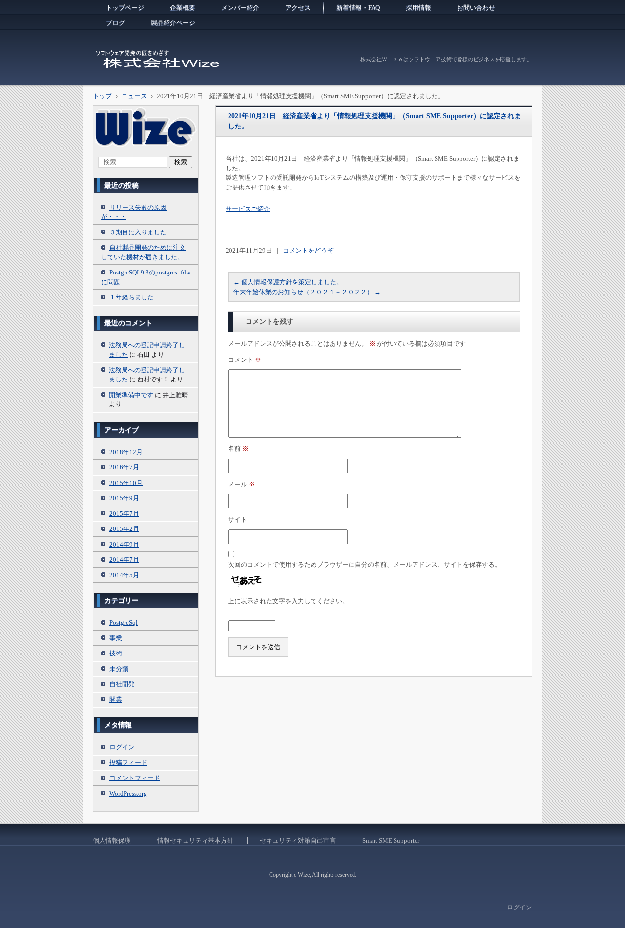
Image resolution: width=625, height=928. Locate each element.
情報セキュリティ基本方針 (195, 840)
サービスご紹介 (248, 208)
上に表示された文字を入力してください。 (288, 601)
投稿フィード (128, 762)
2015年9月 (124, 498)
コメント (244, 359)
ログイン (122, 747)
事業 (115, 638)
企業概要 (182, 7)
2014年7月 (124, 559)
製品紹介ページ (173, 22)
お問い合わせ (476, 7)
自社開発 (122, 684)
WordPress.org (128, 793)
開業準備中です (131, 395)
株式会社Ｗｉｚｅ (130, 75)
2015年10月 (126, 482)
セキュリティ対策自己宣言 (298, 840)
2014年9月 (124, 544)
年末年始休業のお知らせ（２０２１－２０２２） (307, 291)
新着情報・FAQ (358, 7)
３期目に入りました (138, 232)
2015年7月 (124, 513)
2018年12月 (126, 452)
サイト (237, 519)
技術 (115, 653)
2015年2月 (124, 528)
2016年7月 (124, 467)
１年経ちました (131, 297)
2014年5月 (124, 575)
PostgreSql (123, 622)
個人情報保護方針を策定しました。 (288, 282)
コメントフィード (134, 777)
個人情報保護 (112, 840)
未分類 (118, 669)
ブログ (115, 22)
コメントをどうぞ (308, 250)
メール (241, 484)
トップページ (125, 7)
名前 (238, 448)
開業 (115, 699)
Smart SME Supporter (390, 840)
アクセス (298, 7)
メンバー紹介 (240, 7)
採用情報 (418, 7)
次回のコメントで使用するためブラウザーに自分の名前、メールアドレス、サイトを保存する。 (364, 564)
